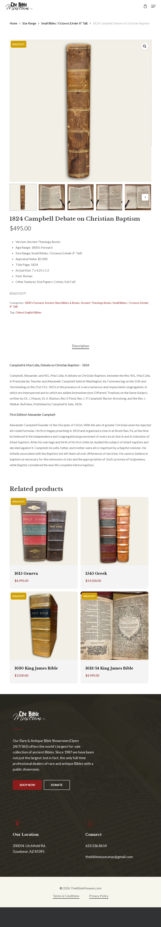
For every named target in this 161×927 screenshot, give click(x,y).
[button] (153, 6)
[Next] (145, 197)
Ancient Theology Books (96, 302)
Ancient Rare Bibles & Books (62, 302)
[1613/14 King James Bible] (114, 625)
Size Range (29, 23)
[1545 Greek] (114, 531)
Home (13, 23)
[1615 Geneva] (44, 531)
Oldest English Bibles (29, 312)
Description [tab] (80, 346)
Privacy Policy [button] (98, 896)
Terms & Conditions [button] (66, 896)
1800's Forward (34, 302)
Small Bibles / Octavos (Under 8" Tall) (64, 23)
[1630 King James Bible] (44, 625)
